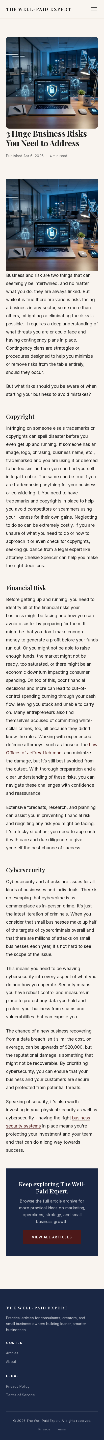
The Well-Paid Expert (38, 9)
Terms (61, 1429)
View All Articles (52, 1237)
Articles (12, 1353)
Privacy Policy (18, 1386)
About (11, 1361)
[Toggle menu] (94, 9)
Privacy (44, 1429)
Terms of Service (20, 1395)
